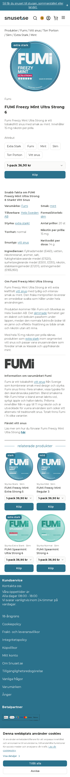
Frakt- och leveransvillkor (21, 632)
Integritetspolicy (14, 640)
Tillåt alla (35, 763)
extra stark (32, 338)
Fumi (23, 30)
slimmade (40, 313)
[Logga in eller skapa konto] (48, 18)
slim (43, 216)
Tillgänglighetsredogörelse (22, 671)
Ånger (7, 694)
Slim (9, 35)
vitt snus (23, 242)
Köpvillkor (9, 648)
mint (53, 206)
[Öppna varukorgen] (56, 18)
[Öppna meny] (63, 17)
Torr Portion (50, 30)
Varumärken (11, 687)
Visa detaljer (10, 756)
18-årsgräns (10, 616)
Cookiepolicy (11, 624)
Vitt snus (35, 30)
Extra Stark (21, 35)
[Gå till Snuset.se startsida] (16, 18)
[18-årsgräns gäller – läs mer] (42, 18)
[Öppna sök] (35, 18)
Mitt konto (10, 655)
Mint (34, 35)
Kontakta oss (11, 586)
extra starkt (22, 223)
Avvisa (35, 771)
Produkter (11, 30)
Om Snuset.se (12, 663)
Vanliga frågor (12, 679)
